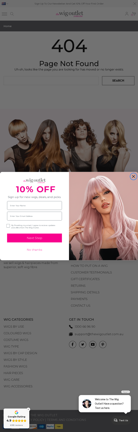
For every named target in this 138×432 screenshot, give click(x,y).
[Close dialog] (133, 176)
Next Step (34, 238)
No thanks (34, 249)
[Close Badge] (28, 409)
